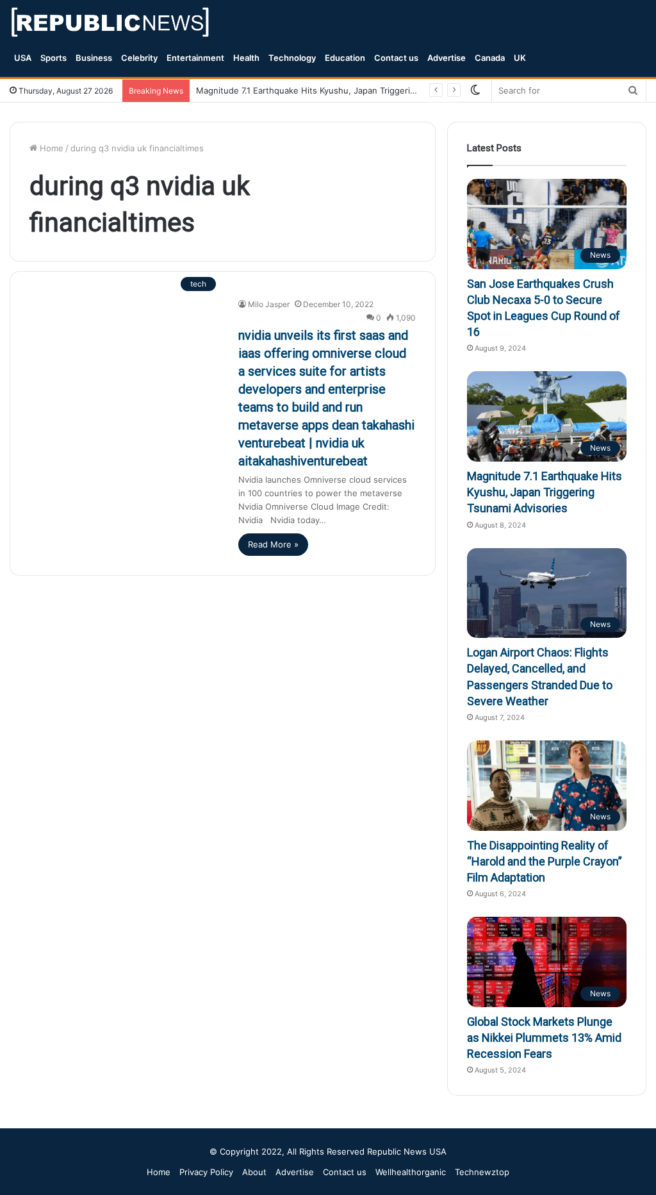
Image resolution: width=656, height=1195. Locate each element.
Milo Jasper (269, 304)
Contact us (396, 58)
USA (22, 58)
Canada (490, 58)
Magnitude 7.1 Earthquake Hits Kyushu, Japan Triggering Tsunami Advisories (544, 492)
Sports (53, 58)
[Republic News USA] (111, 22)
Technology (292, 58)
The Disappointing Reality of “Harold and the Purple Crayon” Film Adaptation (544, 861)
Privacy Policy (206, 1172)
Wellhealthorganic (410, 1172)
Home (50, 148)
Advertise (446, 58)
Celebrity (139, 58)
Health (246, 58)
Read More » (273, 544)
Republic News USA (407, 1151)
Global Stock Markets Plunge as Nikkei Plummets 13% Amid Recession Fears (544, 1037)
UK (520, 58)
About (254, 1172)
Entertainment (195, 58)
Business (94, 58)
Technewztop (482, 1172)
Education (345, 58)
